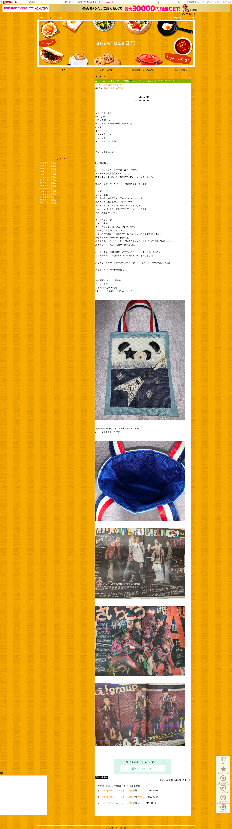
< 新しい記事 (106, 70)
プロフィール (57, 17)
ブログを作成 (215, 2)
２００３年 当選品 (47, 177)
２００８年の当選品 (47, 194)
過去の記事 (223, 783)
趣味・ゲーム (37, 2)
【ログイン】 (189, 17)
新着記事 (223, 802)
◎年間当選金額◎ (46, 188)
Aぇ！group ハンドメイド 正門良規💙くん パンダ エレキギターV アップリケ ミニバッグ (139, 81)
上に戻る (223, 811)
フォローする (223, 773)
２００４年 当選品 (47, 180)
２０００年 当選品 (47, 169)
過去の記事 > (181, 70)
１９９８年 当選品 (47, 163)
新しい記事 (223, 792)
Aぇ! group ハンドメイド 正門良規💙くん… (123, 790)
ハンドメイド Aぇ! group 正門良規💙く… (122, 803)
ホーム (41, 17)
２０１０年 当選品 (47, 200)
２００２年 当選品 (47, 174)
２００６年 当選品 (47, 186)
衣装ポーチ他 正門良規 (113, 88)
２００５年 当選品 (47, 183)
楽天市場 (227, 2)
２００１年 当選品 (47, 171)
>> (194, 2)
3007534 (186, 14)
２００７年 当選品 (47, 191)
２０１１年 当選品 (47, 203)
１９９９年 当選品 (47, 166)
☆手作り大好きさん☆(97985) (114, 85)
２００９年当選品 (46, 197)
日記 (48, 17)
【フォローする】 (174, 17)
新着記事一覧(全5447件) (143, 70)
